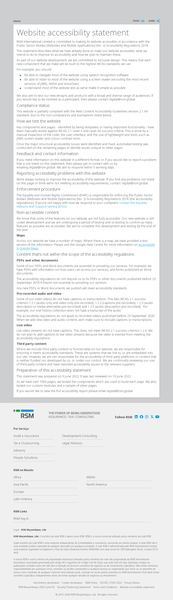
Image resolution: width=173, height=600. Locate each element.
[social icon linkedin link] (136, 417)
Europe (19, 492)
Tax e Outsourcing (26, 443)
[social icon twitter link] (152, 417)
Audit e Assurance (26, 436)
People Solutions (26, 458)
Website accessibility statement (137, 587)
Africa (17, 477)
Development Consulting (79, 436)
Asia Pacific (21, 484)
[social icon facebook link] (141, 417)
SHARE (152, 20)
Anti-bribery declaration (46, 582)
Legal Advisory (72, 443)
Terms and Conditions (105, 587)
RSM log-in (21, 518)
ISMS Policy (91, 582)
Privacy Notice (132, 582)
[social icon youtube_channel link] (157, 417)
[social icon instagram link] (146, 417)
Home (17, 21)
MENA (90, 477)
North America (96, 484)
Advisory (19, 450)
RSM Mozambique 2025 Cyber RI (37, 587)
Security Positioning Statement (74, 587)
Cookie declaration (72, 582)
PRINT (136, 20)
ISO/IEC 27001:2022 (111, 582)
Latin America (23, 499)
